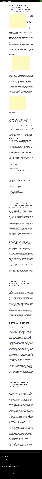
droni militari (14, 293)
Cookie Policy (4, 473)
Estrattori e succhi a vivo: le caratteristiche (20, 204)
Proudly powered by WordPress (6, 477)
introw (18, 207)
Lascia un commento (24, 11)
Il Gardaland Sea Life (19, 323)
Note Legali (13, 473)
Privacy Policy (9, 473)
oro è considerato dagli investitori (20, 272)
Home (38, 1)
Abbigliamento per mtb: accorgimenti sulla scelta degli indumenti (20, 7)
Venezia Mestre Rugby (6, 1)
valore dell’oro (18, 260)
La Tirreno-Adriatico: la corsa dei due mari (20, 120)
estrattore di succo (17, 230)
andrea (18, 11)
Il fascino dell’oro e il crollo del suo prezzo (20, 243)
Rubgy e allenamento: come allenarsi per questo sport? (19, 384)
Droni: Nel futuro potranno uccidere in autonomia (19, 283)
